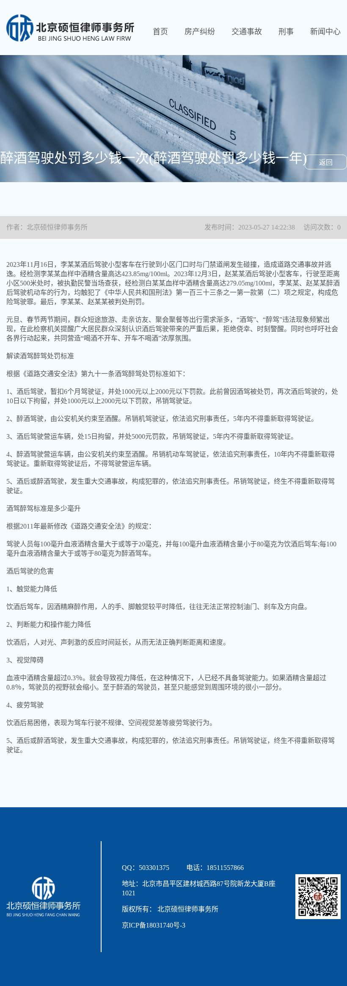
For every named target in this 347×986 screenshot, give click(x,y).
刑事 (286, 32)
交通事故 (246, 32)
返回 (326, 162)
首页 (160, 32)
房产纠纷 (200, 32)
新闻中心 (325, 32)
